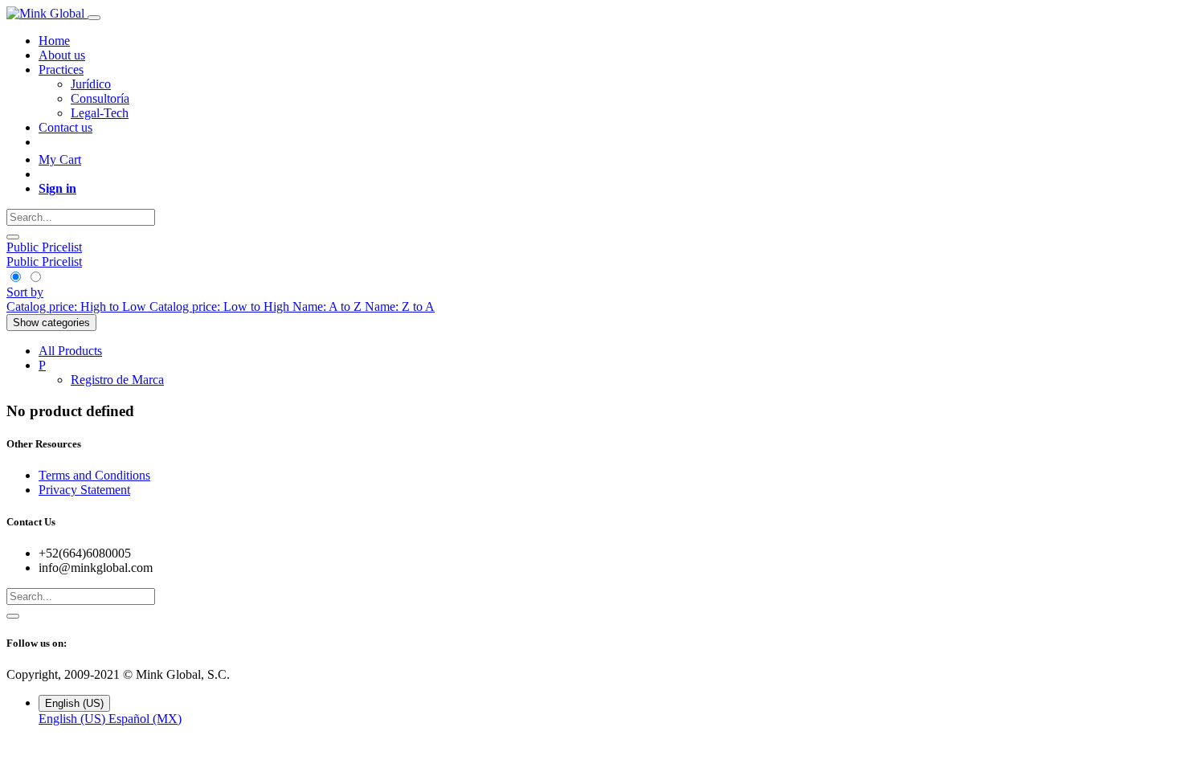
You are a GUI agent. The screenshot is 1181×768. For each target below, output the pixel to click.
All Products (70, 350)
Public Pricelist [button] (44, 247)
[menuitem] (54, 40)
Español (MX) (145, 718)
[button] (24, 292)
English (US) (73, 718)
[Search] (12, 237)
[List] (35, 277)
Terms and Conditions (94, 475)
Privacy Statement (84, 489)
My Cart (60, 159)
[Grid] (16, 277)
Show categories (51, 323)
